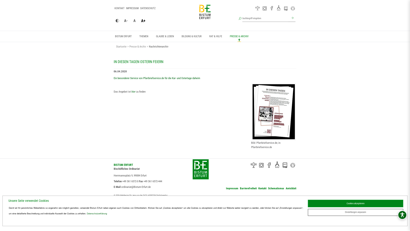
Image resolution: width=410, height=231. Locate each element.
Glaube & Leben (165, 36)
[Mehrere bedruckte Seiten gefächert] (274, 111)
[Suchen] (291, 18)
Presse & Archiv (239, 36)
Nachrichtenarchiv (158, 46)
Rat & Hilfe (215, 36)
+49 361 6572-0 (130, 181)
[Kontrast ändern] (117, 20)
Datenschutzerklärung (97, 213)
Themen (143, 36)
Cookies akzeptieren (356, 203)
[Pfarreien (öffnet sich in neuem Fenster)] (278, 7)
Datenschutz (148, 8)
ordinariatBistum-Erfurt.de (136, 186)
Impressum (132, 8)
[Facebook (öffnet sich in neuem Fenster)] (271, 8)
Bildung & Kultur (192, 36)
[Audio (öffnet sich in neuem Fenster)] (257, 8)
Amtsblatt (291, 188)
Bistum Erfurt (123, 36)
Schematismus (276, 188)
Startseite (121, 46)
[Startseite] (205, 14)
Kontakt (119, 8)
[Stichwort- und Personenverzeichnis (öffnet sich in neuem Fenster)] (285, 8)
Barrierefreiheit (248, 188)
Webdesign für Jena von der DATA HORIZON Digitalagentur (144, 195)
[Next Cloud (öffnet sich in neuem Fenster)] (292, 8)
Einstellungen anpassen (355, 212)
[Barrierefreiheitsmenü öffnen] (402, 214)
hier (133, 91)
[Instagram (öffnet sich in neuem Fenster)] (264, 8)
